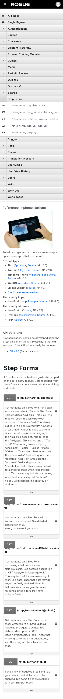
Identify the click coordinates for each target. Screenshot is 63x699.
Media (12, 66)
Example (33, 301)
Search (12, 92)
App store (20, 265)
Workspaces (15, 196)
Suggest (13, 139)
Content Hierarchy (19, 47)
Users (11, 177)
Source (32, 265)
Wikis (11, 184)
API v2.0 (14, 351)
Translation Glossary (21, 158)
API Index (13, 15)
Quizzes (13, 79)
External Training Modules (24, 54)
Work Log (13, 190)
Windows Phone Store (42, 274)
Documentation (27, 314)
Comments (14, 41)
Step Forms (15, 99)
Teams (12, 152)
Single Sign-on (16, 22)
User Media (15, 164)
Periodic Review (18, 73)
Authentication (17, 28)
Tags (11, 145)
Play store (24, 270)
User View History (19, 171)
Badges (12, 34)
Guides (12, 60)
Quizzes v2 (15, 86)
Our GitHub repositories (23, 292)
